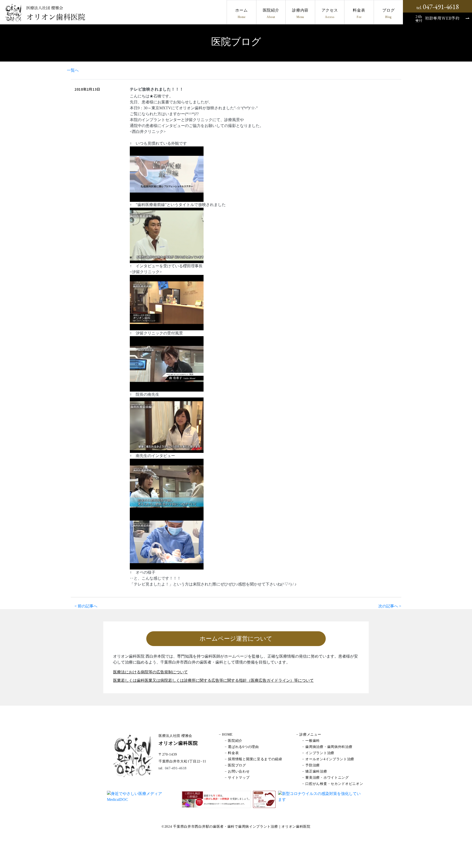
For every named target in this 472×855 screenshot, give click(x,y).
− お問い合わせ (237, 771)
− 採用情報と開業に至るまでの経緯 (253, 759)
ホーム (241, 13)
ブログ (388, 13)
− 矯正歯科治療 (314, 771)
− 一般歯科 (311, 741)
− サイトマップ (237, 777)
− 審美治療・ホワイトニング (325, 777)
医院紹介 (271, 13)
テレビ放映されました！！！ (156, 89)
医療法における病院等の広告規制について (150, 672)
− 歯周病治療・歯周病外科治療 (327, 747)
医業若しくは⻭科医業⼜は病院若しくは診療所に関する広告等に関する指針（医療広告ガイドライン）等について (213, 680)
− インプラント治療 (318, 753)
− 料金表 (232, 753)
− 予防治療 (311, 765)
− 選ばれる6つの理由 (242, 747)
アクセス (330, 13)
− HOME (226, 734)
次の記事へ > (389, 606)
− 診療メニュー (308, 734)
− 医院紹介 (233, 741)
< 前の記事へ (85, 606)
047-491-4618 (175, 768)
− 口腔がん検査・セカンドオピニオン (332, 784)
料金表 (359, 13)
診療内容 (300, 13)
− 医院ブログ (235, 765)
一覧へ (73, 70)
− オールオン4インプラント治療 (328, 759)
